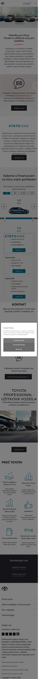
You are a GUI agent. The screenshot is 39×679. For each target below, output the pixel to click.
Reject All (19, 349)
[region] (19, 339)
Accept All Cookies (19, 344)
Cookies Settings (19, 340)
